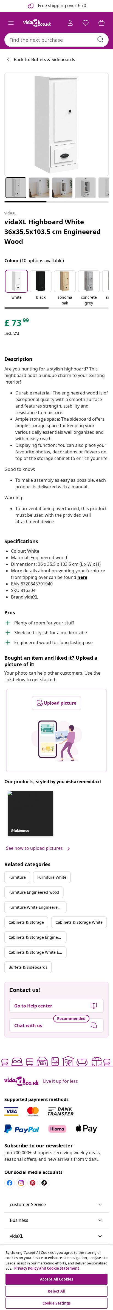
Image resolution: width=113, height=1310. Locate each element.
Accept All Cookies (56, 1279)
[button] (16, 288)
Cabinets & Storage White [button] (79, 922)
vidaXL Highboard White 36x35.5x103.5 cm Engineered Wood (52, 231)
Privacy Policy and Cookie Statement (46, 1268)
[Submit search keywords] (100, 39)
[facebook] (9, 1183)
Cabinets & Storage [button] (26, 922)
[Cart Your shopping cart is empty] (101, 23)
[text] (17, 324)
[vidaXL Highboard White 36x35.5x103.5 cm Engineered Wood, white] (56, 124)
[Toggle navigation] (11, 22)
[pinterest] (32, 1183)
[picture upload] (56, 741)
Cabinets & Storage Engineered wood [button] (37, 937)
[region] (56, 1277)
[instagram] (21, 1183)
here (82, 577)
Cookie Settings (57, 1303)
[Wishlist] (85, 23)
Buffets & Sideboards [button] (28, 967)
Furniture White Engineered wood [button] (37, 907)
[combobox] (56, 40)
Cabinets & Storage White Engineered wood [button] (37, 952)
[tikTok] (44, 1183)
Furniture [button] (17, 877)
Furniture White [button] (51, 877)
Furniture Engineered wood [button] (34, 892)
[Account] (70, 23)
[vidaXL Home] (37, 23)
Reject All (56, 1291)
